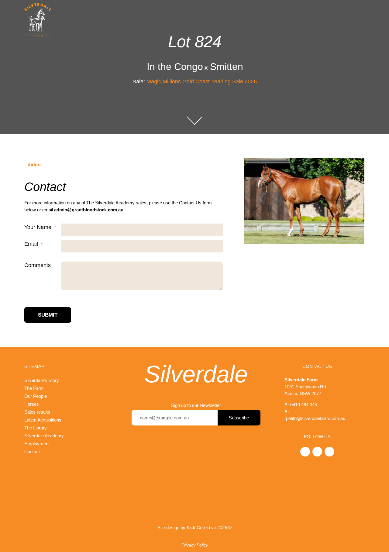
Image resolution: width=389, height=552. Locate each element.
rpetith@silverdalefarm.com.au (314, 418)
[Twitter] (305, 452)
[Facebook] (329, 452)
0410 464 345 (303, 404)
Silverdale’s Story (41, 380)
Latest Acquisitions (42, 419)
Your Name (38, 227)
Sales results (37, 412)
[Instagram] (317, 452)
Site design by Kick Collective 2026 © (194, 527)
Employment (37, 443)
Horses (31, 404)
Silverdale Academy (44, 435)
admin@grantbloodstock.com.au (88, 209)
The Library (35, 427)
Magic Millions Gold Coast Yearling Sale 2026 (201, 81)
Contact (32, 451)
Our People (35, 396)
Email (32, 244)
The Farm (34, 388)
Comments (37, 265)
